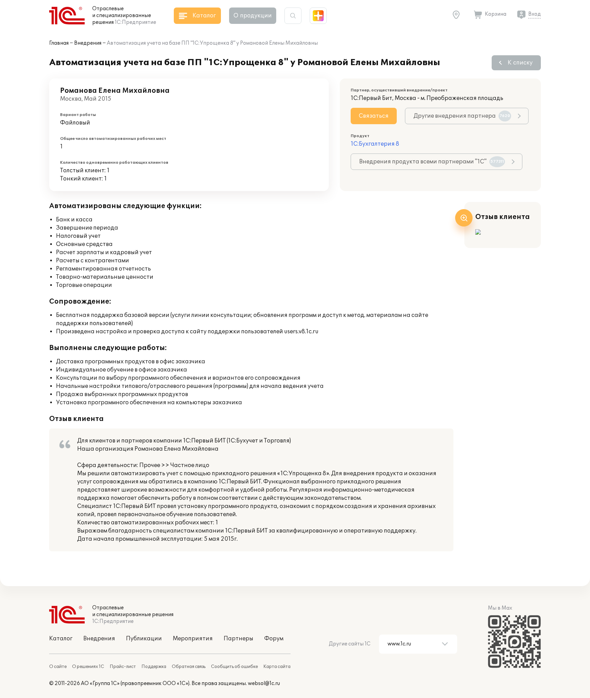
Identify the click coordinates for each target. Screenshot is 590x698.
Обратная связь (189, 666)
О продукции (253, 15)
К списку (520, 62)
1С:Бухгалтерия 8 (375, 144)
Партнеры (238, 638)
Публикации (144, 638)
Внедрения (87, 43)
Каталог (60, 638)
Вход (534, 14)
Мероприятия (193, 638)
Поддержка (153, 666)
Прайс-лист (123, 666)
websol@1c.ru (264, 683)
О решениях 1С (88, 666)
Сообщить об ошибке (234, 666)
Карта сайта (277, 666)
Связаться (374, 116)
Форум (273, 638)
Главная (59, 43)
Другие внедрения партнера (461, 116)
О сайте (58, 666)
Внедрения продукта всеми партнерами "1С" (431, 161)
